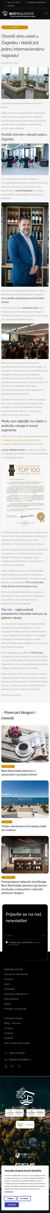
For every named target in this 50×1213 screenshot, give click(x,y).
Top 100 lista (7, 624)
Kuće (7, 984)
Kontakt (8, 1038)
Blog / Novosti (12, 1023)
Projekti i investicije (15, 1009)
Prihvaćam (12, 1205)
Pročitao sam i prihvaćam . (24, 943)
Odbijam (10, 1198)
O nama (8, 1028)
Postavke (24, 1198)
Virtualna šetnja (13, 1018)
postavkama (9, 1192)
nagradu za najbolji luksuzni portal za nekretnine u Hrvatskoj (25, 440)
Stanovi (8, 979)
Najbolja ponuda (13, 969)
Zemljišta (9, 989)
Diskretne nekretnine (16, 994)
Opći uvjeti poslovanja (17, 1043)
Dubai (7, 1004)
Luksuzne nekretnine (16, 974)
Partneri (8, 1033)
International (11, 999)
